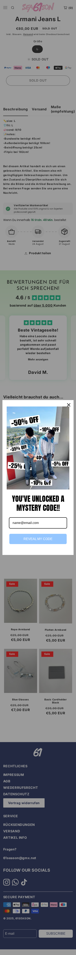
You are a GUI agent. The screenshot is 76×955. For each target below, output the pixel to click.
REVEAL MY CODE (38, 539)
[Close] (69, 405)
